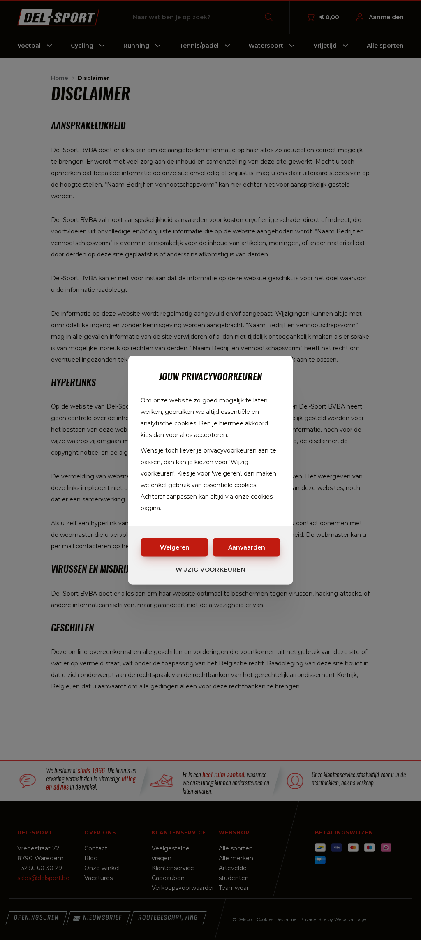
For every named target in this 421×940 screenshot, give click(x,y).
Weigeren (175, 547)
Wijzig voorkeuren (211, 569)
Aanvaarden (246, 547)
